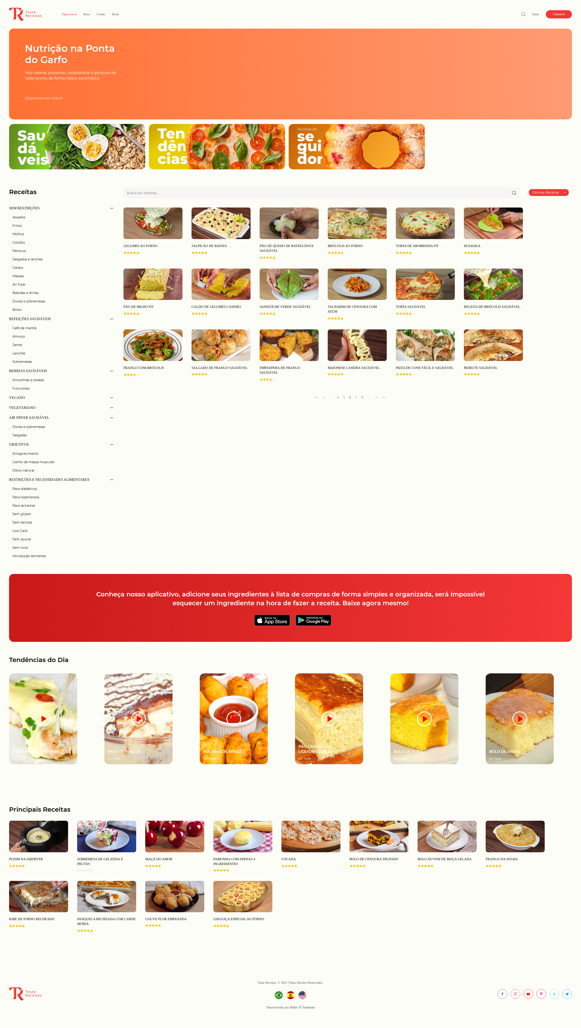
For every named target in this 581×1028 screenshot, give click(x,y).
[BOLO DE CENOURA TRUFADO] (374, 846)
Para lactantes (23, 506)
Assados (18, 217)
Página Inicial (69, 14)
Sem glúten (21, 514)
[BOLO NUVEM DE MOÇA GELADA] (443, 846)
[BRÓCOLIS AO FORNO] (357, 223)
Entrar (535, 14)
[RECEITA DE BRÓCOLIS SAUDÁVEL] (493, 284)
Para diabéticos (24, 489)
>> (383, 397)
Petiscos (19, 251)
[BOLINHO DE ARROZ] (234, 718)
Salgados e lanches (27, 259)
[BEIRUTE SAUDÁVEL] (493, 345)
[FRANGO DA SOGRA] (511, 846)
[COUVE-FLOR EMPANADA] (170, 907)
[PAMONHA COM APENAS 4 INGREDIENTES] (238, 846)
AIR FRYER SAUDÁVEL (29, 418)
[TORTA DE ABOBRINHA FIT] (425, 223)
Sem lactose (22, 522)
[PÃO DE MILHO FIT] (152, 284)
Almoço (18, 336)
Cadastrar (559, 14)
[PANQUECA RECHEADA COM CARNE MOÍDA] (102, 907)
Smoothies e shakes (28, 380)
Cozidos (18, 242)
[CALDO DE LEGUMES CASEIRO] (221, 284)
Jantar (17, 345)
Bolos (17, 310)
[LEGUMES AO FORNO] (152, 223)
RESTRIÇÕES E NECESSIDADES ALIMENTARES (49, 480)
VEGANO (17, 398)
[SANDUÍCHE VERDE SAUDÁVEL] (289, 284)
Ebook (115, 14)
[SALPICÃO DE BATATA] (221, 223)
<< (316, 397)
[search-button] (523, 14)
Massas (18, 276)
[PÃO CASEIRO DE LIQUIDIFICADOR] (329, 718)
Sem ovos (20, 548)
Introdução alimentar (29, 556)
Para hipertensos (25, 497)
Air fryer (19, 284)
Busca (86, 14)
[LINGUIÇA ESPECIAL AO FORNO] (238, 907)
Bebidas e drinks (25, 293)
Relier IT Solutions (302, 1007)
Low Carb (19, 531)
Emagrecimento (25, 454)
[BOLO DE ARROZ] (520, 718)
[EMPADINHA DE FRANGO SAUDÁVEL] (289, 345)
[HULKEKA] (493, 223)
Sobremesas (22, 362)
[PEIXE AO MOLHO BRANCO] (43, 718)
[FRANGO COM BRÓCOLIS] (152, 345)
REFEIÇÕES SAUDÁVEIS (30, 319)
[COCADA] (306, 846)
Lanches (18, 353)
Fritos (17, 226)
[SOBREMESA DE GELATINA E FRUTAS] (102, 846)
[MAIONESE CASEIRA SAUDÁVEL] (357, 345)
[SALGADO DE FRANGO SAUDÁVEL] (221, 345)
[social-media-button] (502, 994)
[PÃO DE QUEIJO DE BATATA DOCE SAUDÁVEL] (289, 223)
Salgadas (19, 435)
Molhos (18, 234)
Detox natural (23, 470)
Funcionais (21, 388)
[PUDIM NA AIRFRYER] (34, 846)
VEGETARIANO (22, 408)
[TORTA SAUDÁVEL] (425, 284)
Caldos (17, 268)
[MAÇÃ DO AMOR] (170, 846)
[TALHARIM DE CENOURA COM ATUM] (357, 284)
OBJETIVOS (19, 444)
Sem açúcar (21, 539)
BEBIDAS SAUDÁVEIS (28, 371)
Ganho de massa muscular (33, 462)
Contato (101, 14)
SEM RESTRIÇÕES (24, 208)
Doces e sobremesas (28, 301)
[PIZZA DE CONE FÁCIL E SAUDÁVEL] (425, 345)
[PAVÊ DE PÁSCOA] (138, 718)
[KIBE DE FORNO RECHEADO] (34, 907)
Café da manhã (24, 328)
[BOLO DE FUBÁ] (424, 718)
